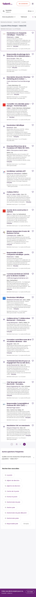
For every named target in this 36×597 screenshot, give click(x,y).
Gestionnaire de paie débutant (17, 513)
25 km (30, 11)
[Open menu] (33, 4)
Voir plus (15, 46)
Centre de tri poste (13, 491)
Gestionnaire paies (13, 518)
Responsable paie (12, 524)
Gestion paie (11, 507)
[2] (24, 444)
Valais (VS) (17, 22)
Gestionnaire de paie (13, 502)
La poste (9, 475)
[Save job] (33, 33)
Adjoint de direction (13, 480)
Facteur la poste (12, 497)
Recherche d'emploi (6, 22)
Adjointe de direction (13, 486)
